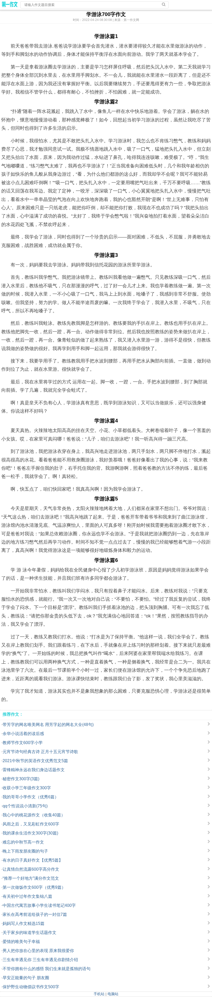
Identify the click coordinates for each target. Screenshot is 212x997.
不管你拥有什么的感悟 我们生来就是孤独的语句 (46, 969)
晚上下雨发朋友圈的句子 (25, 851)
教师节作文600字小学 (23, 742)
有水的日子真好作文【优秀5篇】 (33, 860)
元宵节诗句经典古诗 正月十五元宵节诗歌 (40, 751)
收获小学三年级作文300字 (27, 788)
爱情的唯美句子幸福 (21, 941)
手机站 (99, 994)
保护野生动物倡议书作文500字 (31, 987)
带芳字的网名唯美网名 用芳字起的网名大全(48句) (48, 724)
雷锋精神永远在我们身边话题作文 (34, 770)
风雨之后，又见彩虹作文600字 (31, 824)
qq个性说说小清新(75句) (25, 806)
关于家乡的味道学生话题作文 (29, 932)
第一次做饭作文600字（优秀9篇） (34, 887)
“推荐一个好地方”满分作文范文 (31, 878)
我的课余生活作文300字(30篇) (30, 833)
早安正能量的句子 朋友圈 (26, 978)
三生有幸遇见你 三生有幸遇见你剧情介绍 (40, 959)
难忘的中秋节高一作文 (23, 842)
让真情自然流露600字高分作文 (31, 869)
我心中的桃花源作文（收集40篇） (34, 815)
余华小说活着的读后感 (23, 733)
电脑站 (113, 994)
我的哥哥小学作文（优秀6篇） (31, 797)
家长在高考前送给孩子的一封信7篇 (35, 914)
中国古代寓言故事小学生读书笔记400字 (39, 905)
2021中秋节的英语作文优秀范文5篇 (35, 761)
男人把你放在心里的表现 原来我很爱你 (38, 950)
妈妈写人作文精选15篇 (23, 923)
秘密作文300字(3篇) (21, 779)
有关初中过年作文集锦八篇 (27, 896)
